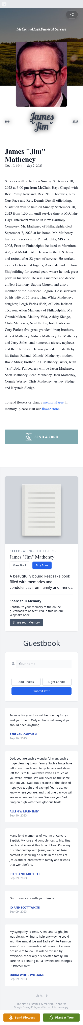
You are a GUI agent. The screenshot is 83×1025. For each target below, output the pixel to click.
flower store (50, 408)
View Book (20, 565)
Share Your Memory (26, 622)
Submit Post (41, 691)
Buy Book (42, 565)
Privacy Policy (30, 1007)
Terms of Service (52, 1007)
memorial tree (53, 402)
